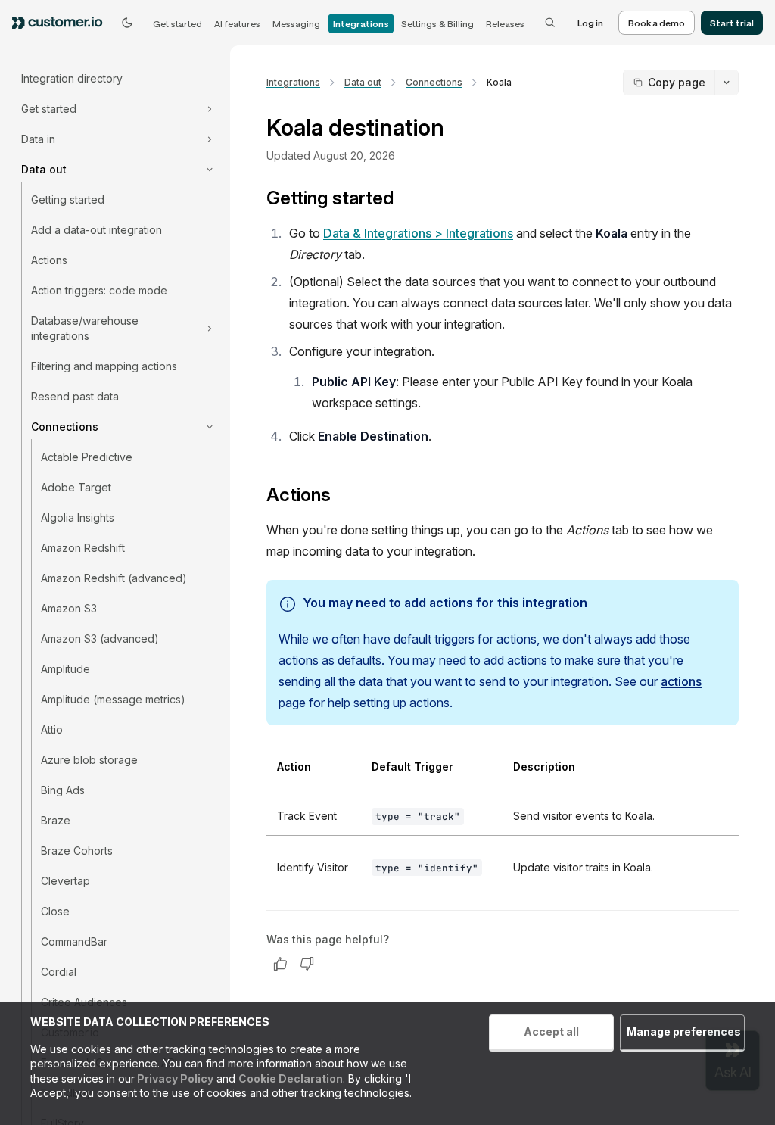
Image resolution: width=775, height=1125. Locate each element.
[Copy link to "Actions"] (343, 497)
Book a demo (656, 22)
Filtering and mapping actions (104, 366)
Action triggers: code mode (99, 290)
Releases (505, 23)
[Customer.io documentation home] (62, 23)
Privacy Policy (174, 1078)
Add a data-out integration (96, 229)
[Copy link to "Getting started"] (406, 200)
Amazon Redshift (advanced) (114, 578)
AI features (237, 23)
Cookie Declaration (290, 1078)
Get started (177, 23)
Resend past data (75, 396)
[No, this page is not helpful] (307, 963)
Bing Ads (63, 790)
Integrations (361, 23)
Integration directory (72, 78)
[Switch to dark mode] (127, 23)
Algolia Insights (77, 517)
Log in (590, 22)
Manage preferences (684, 1031)
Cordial (58, 971)
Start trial (732, 22)
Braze (55, 820)
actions (681, 681)
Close (55, 911)
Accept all (551, 1031)
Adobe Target (76, 487)
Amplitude (65, 668)
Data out (362, 82)
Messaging (296, 23)
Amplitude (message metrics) (113, 699)
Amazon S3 (69, 608)
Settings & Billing (437, 23)
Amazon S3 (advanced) (100, 638)
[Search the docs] (550, 23)
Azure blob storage (89, 759)
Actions (49, 260)
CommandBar (74, 941)
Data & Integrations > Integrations (418, 233)
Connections (434, 82)
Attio (52, 729)
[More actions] (726, 82)
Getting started (67, 199)
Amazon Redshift (83, 547)
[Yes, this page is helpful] (280, 963)
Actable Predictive (86, 456)
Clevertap (65, 880)
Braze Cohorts (77, 850)
